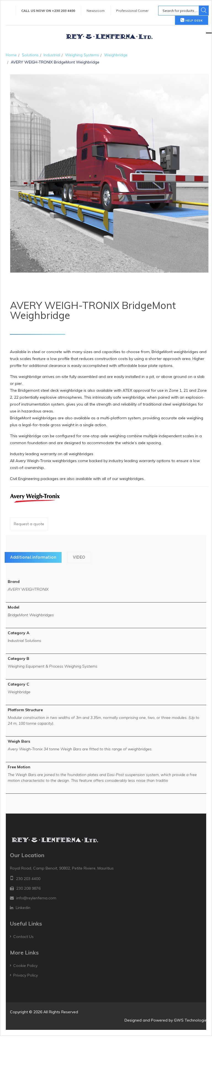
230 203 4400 (28, 878)
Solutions (30, 54)
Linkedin (23, 907)
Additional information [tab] (33, 557)
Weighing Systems (82, 54)
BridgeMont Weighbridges (31, 614)
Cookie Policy (25, 965)
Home (11, 54)
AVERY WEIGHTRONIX (28, 589)
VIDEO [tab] (79, 557)
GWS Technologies (191, 1020)
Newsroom (96, 11)
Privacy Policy (25, 975)
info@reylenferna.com (36, 897)
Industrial (52, 54)
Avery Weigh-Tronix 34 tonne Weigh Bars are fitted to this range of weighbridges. (80, 749)
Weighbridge (116, 54)
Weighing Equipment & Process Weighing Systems (52, 666)
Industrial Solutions (24, 640)
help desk (193, 20)
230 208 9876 (28, 888)
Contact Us (23, 936)
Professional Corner (132, 11)
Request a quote (29, 523)
